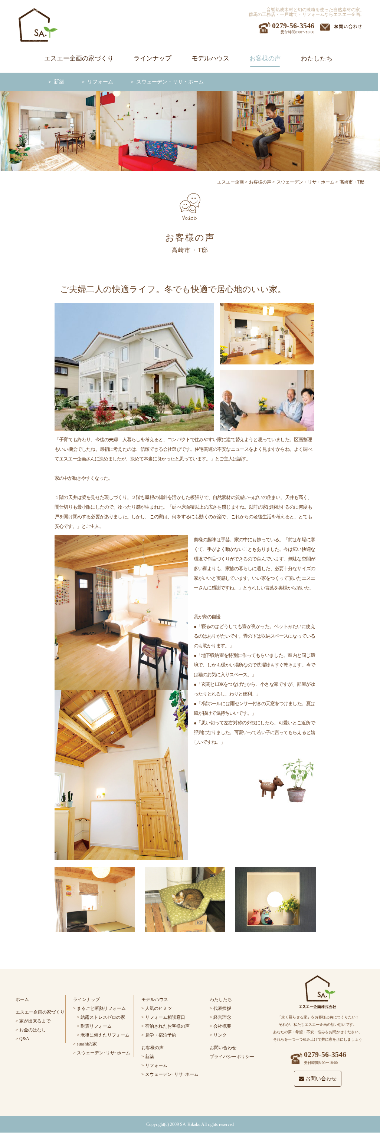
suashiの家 (87, 1044)
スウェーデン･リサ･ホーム (103, 1052)
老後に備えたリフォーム (105, 1035)
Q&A (24, 1038)
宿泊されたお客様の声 (167, 1026)
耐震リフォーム (96, 1026)
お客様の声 (265, 58)
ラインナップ (152, 58)
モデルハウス (210, 58)
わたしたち (316, 58)
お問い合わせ (223, 1047)
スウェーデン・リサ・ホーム (170, 82)
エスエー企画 (230, 182)
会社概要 (222, 1026)
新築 (59, 82)
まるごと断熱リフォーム (101, 1008)
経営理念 (222, 1017)
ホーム (22, 999)
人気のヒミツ (158, 1008)
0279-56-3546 (293, 25)
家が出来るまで (34, 1021)
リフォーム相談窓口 (165, 1017)
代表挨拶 (222, 1008)
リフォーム (100, 82)
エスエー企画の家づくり (79, 58)
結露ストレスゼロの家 (103, 1017)
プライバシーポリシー (232, 1056)
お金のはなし (32, 1029)
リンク (220, 1035)
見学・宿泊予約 (160, 1035)
